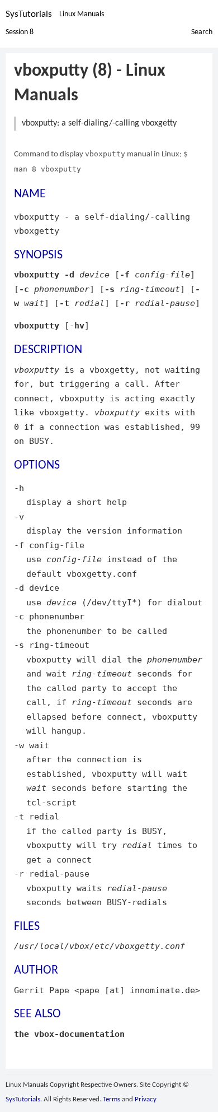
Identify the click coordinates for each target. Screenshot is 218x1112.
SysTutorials (29, 14)
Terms (111, 1099)
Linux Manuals (81, 14)
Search (201, 32)
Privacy (146, 1099)
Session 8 (20, 32)
